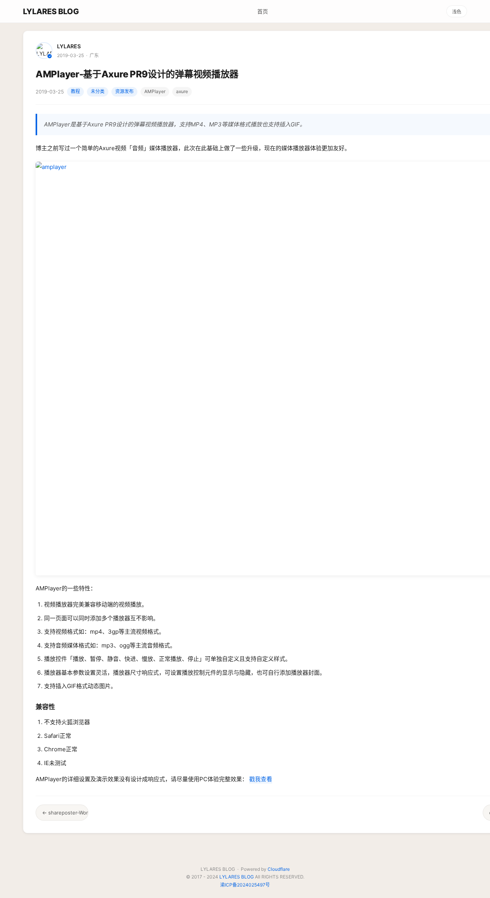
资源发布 (124, 91)
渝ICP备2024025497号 (245, 885)
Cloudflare (279, 869)
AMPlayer (154, 91)
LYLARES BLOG (51, 11)
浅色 (456, 12)
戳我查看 (260, 779)
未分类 (98, 91)
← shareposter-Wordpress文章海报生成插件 (65, 813)
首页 (262, 11)
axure (182, 91)
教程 (75, 91)
